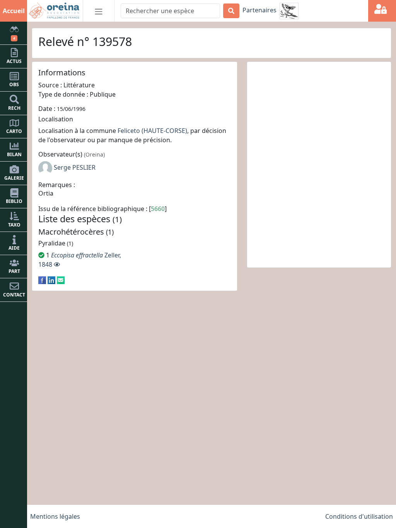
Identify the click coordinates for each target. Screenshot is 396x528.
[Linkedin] (51, 280)
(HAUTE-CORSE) (164, 130)
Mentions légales (55, 516)
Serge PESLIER (75, 167)
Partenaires (259, 10)
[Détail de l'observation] (57, 264)
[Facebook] (42, 280)
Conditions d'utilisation (359, 516)
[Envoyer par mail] (61, 280)
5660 (158, 208)
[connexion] (382, 11)
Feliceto (129, 130)
